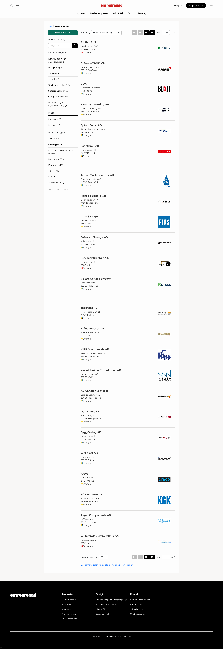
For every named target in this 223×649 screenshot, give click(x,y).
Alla (50, 26)
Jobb (130, 13)
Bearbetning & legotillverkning (57, 104)
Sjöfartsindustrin (58, 91)
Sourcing (54, 79)
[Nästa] (146, 32)
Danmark (54, 119)
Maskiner (56, 159)
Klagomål (100, 609)
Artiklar (56, 182)
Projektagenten (69, 614)
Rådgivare (55, 67)
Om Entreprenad (137, 614)
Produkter (56, 165)
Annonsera (66, 609)
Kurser (53, 176)
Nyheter (81, 13)
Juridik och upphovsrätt (106, 604)
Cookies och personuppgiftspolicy (111, 600)
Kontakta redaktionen (140, 600)
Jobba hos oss (136, 609)
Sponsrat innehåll (104, 614)
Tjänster (53, 171)
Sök (17, 5)
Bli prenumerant (69, 600)
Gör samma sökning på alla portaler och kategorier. (107, 565)
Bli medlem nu (63, 32)
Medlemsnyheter (99, 13)
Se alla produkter (69, 619)
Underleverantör (59, 85)
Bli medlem (67, 604)
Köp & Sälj (118, 13)
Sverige (54, 125)
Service (54, 73)
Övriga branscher (58, 96)
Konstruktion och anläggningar (57, 60)
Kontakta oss (136, 604)
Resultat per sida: (90, 557)
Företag (142, 13)
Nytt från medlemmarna (60, 152)
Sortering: (86, 32)
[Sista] (152, 32)
